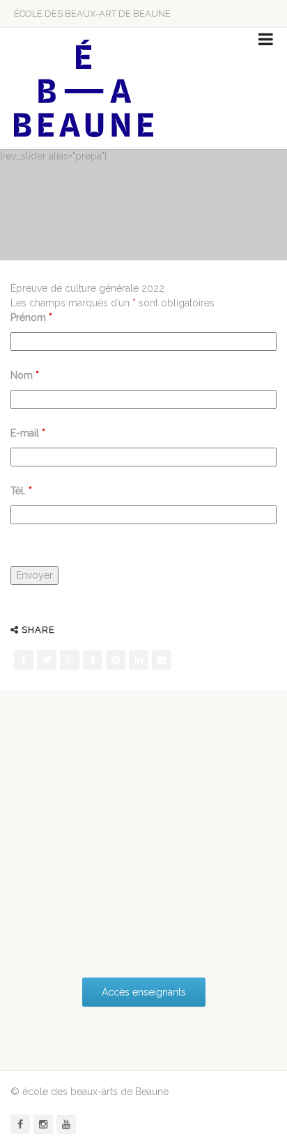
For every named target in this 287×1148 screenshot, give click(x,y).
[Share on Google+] (69, 660)
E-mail (27, 433)
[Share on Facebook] (23, 660)
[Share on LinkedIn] (138, 660)
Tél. (21, 490)
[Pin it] (115, 660)
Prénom (31, 317)
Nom (24, 375)
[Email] (161, 660)
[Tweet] (46, 660)
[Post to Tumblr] (92, 660)
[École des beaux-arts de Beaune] (83, 88)
